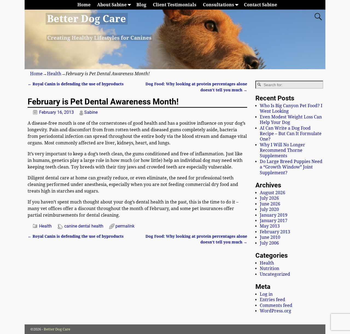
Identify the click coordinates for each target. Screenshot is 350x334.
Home (84, 4)
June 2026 (270, 204)
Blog (141, 4)
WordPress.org (275, 310)
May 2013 (270, 226)
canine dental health (83, 226)
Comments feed (276, 305)
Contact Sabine (260, 4)
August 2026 (272, 192)
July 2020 (269, 209)
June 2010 (270, 237)
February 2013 (275, 231)
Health (54, 73)
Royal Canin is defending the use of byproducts (76, 84)
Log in (266, 294)
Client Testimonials (174, 4)
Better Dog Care (86, 19)
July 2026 (269, 198)
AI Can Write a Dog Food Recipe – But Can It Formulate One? (291, 134)
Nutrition (269, 268)
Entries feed (272, 299)
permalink (125, 226)
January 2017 (273, 220)
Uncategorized (275, 274)
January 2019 (273, 215)
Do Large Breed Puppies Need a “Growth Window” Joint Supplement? (291, 167)
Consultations (218, 4)
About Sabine (112, 4)
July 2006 (269, 243)
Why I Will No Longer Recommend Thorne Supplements (282, 150)
